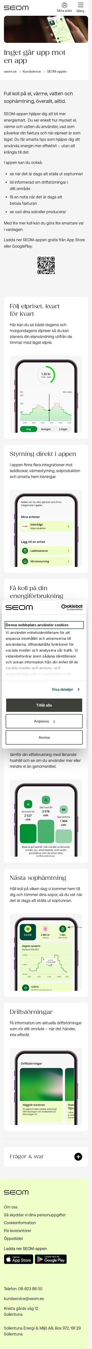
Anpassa (41, 721)
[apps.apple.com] (18, 1262)
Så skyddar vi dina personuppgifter (35, 1215)
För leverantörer (17, 1230)
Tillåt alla (44, 705)
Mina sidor (64, 11)
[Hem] (16, 8)
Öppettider (13, 1238)
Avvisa (44, 737)
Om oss (10, 1207)
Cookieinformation (20, 1223)
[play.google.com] (51, 1260)
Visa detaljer (62, 689)
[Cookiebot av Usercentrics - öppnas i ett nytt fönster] (62, 607)
